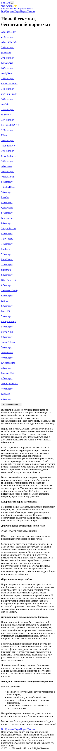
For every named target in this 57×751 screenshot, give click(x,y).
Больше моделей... (11, 404)
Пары (17, 11)
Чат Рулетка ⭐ (9, 6)
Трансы (31, 11)
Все (3, 11)
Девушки (9, 11)
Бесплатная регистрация (13, 8)
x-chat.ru (5, 2)
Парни (23, 11)
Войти (29, 8)
